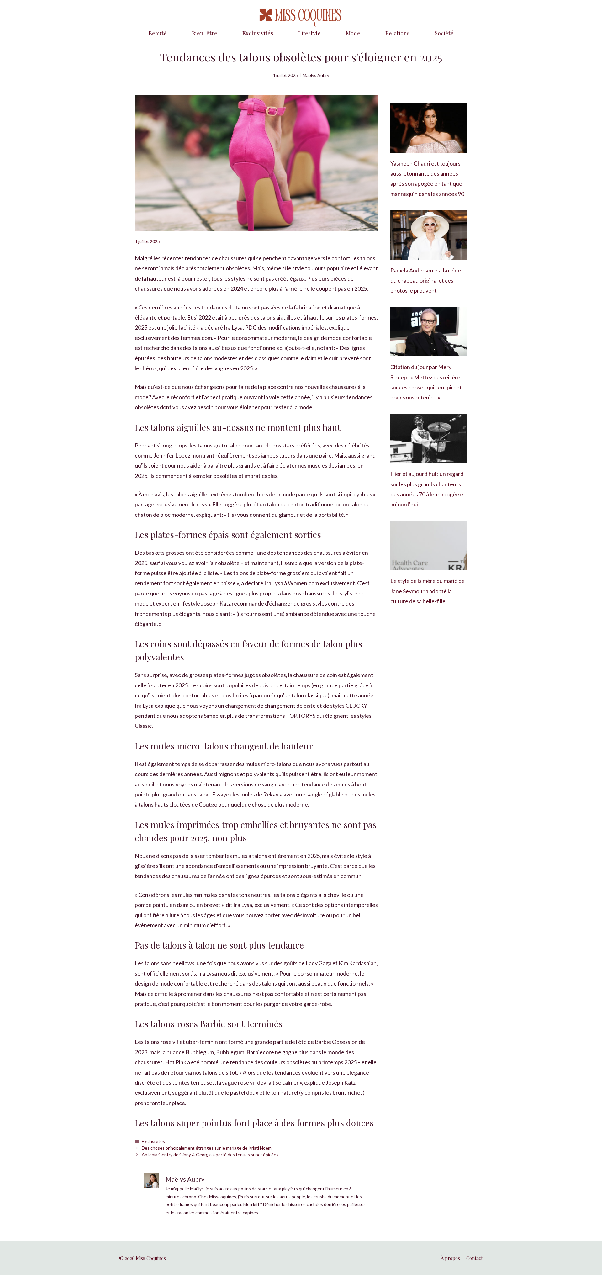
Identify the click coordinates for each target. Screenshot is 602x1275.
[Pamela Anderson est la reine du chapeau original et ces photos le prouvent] (428, 254)
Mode (353, 33)
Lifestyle (309, 33)
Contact (474, 1258)
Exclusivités (257, 33)
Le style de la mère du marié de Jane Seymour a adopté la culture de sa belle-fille (427, 591)
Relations (397, 33)
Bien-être (204, 33)
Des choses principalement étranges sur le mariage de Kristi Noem (207, 1148)
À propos (450, 1258)
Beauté (158, 33)
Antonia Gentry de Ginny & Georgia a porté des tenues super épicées (210, 1154)
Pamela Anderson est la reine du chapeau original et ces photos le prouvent (425, 280)
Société (444, 33)
